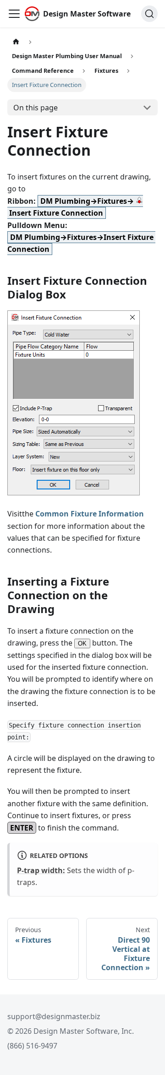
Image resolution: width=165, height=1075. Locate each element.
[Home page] (16, 42)
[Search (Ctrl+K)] (149, 13)
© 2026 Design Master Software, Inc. (70, 1031)
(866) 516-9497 (32, 1046)
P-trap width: (41, 870)
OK (82, 643)
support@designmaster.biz (53, 1016)
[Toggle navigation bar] (14, 14)
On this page (35, 108)
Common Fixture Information (89, 514)
